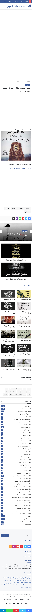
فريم (29, 394)
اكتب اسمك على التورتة (24, 421)
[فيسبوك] (29, 218)
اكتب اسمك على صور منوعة (23, 502)
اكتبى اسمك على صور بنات (23, 508)
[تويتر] (26, 218)
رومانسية (24, 391)
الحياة (15, 388)
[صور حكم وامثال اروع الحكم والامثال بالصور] (8, 320)
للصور (20, 394)
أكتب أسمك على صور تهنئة (23, 494)
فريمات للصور (26, 424)
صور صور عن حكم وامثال (25, 326)
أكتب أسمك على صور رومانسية (22, 481)
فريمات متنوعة (26, 432)
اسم (24, 388)
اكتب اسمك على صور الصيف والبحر (21, 419)
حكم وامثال (18, 81)
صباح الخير (27, 524)
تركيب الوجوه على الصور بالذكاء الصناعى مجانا (20, 578)
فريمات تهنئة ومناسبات (24, 457)
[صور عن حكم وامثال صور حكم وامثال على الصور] (8, 334)
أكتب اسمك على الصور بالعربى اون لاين (20, 475)
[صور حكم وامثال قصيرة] (24, 348)
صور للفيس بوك (26, 408)
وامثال (27, 212)
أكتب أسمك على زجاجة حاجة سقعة (21, 511)
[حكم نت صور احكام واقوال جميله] (8, 348)
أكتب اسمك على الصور (25, 587)
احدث (27, 208)
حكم (13, 208)
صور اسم (27, 406)
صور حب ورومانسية (25, 521)
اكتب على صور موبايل (24, 478)
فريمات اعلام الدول (25, 465)
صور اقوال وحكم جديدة (9, 299)
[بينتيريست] (23, 218)
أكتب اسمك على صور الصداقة (22, 505)
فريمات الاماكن (26, 448)
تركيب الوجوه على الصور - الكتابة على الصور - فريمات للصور (17, 577)
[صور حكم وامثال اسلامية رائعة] (24, 306)
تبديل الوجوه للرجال (25, 414)
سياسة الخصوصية (27, 556)
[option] (16, 232)
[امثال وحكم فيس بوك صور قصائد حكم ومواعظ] (24, 363)
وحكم (11, 394)
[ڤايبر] (17, 218)
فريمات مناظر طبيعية (24, 438)
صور (23, 81)
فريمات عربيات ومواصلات (23, 473)
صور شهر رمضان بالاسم (24, 411)
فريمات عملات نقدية (25, 467)
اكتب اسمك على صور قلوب (23, 484)
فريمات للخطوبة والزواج (24, 462)
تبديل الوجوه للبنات (25, 416)
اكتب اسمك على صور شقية (23, 492)
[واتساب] (20, 218)
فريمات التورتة (26, 430)
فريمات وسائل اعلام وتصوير (23, 440)
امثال (11, 388)
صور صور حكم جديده (26, 340)
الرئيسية (27, 81)
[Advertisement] (16, 27)
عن (6, 391)
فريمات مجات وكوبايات (24, 459)
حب (6, 388)
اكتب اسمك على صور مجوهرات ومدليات (20, 497)
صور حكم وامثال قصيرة (25, 354)
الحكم (20, 208)
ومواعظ (5, 394)
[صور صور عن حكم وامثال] (24, 320)
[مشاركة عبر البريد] (13, 218)
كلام (25, 394)
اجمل (29, 388)
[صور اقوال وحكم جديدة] (8, 294)
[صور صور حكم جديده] (24, 334)
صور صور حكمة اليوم (26, 299)
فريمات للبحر (26, 454)
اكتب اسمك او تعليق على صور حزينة (21, 513)
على (10, 391)
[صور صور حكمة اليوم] (24, 294)
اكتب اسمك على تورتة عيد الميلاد (22, 486)
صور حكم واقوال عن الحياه (9, 369)
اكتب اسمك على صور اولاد (23, 500)
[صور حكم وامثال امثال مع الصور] (8, 306)
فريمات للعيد (27, 470)
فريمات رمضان (26, 443)
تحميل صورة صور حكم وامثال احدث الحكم (20, 168)
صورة (14, 391)
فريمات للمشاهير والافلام (24, 446)
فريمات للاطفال (26, 435)
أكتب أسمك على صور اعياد (23, 489)
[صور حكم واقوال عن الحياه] (8, 363)
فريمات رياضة (26, 451)
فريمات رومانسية (25, 427)
